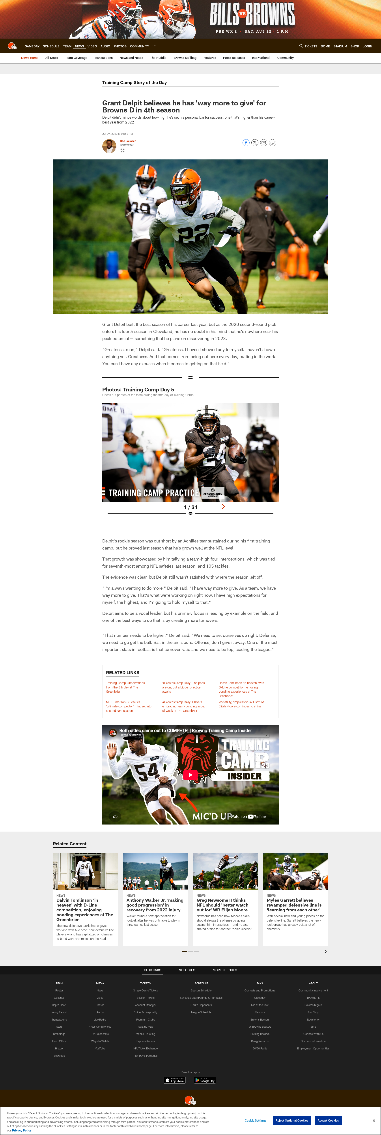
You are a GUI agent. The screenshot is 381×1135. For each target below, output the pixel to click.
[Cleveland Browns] (190, 1100)
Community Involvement (313, 990)
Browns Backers (259, 1019)
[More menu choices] (154, 46)
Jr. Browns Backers (259, 1026)
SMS (313, 1026)
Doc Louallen (128, 140)
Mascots (260, 1012)
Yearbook (59, 1055)
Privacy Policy (22, 1130)
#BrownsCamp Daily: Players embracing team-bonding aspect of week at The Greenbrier (184, 706)
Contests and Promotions (260, 990)
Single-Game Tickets (145, 990)
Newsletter (313, 1019)
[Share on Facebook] (246, 145)
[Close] (374, 1121)
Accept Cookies (328, 1120)
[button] (185, 951)
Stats (59, 1026)
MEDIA (100, 983)
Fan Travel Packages (145, 1055)
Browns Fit (313, 997)
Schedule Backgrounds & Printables (201, 997)
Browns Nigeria (313, 1004)
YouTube (100, 1048)
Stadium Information (313, 1041)
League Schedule (201, 1012)
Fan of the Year (260, 1004)
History (59, 1048)
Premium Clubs (145, 1019)
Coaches (59, 997)
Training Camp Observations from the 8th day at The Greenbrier (125, 687)
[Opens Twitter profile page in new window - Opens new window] (122, 150)
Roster (59, 990)
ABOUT (313, 983)
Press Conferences (100, 1026)
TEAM (59, 983)
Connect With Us (313, 1033)
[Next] (223, 506)
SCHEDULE (201, 983)
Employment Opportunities (313, 1048)
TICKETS (145, 983)
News (100, 990)
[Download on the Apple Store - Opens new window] (174, 1081)
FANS (260, 983)
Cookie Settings (255, 1120)
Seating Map (145, 1026)
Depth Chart (59, 1004)
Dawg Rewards (260, 1041)
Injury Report (59, 1012)
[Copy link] (272, 143)
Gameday (259, 997)
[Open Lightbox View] (190, 462)
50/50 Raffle (260, 1048)
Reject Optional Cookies (292, 1120)
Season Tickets (146, 997)
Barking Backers (259, 1033)
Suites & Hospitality (145, 1012)
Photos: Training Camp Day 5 (138, 389)
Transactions (59, 1019)
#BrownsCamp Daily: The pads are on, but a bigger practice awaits (183, 687)
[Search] (301, 46)
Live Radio (100, 1019)
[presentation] (326, 952)
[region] (190, 1121)
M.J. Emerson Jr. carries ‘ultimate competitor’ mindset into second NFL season (128, 706)
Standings (59, 1033)
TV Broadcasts (100, 1033)
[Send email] (263, 145)
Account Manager (145, 1004)
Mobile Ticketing (145, 1033)
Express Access (145, 1041)
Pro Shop (313, 1012)
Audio (100, 1012)
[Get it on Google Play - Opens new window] (205, 1082)
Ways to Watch (100, 1041)
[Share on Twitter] (254, 145)
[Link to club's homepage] (12, 45)
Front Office (59, 1041)
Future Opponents (201, 1004)
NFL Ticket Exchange (145, 1048)
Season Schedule (201, 990)
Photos (100, 1004)
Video (100, 997)
